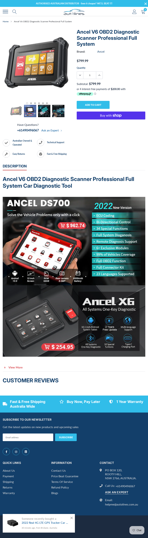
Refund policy (60, 487)
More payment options (111, 124)
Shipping (8, 481)
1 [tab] (27, 103)
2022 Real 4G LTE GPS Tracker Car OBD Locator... (45, 522)
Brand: (81, 51)
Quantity (81, 68)
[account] (134, 11)
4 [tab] (39, 103)
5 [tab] (43, 103)
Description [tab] (15, 166)
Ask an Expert (50, 130)
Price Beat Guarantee (64, 476)
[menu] (5, 11)
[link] (6, 451)
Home (5, 21)
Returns (7, 487)
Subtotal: (82, 84)
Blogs (54, 493)
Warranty (9, 493)
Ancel (101, 51)
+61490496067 (28, 130)
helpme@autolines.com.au (121, 504)
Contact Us (58, 470)
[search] (14, 11)
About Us (9, 470)
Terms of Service (62, 481)
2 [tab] (31, 103)
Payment (8, 476)
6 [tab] (47, 103)
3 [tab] (35, 103)
